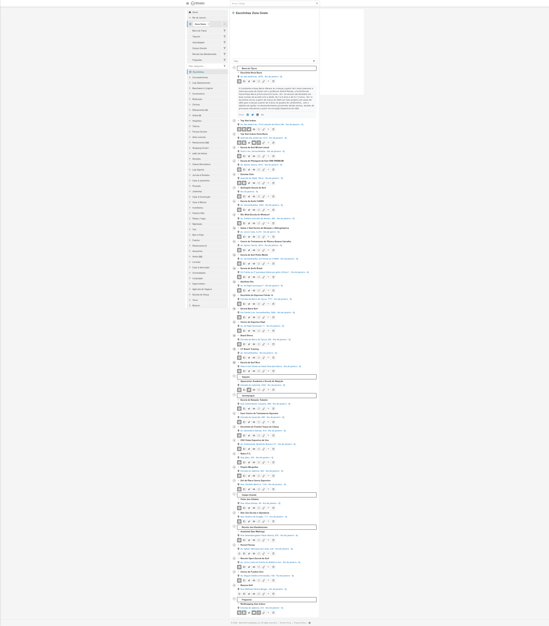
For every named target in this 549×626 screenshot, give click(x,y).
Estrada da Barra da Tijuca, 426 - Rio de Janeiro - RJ (265, 339)
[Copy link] (262, 115)
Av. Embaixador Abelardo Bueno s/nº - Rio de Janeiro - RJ (268, 444)
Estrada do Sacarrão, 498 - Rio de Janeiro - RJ (262, 417)
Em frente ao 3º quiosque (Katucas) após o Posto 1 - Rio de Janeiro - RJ (274, 272)
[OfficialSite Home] (197, 3)
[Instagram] (258, 142)
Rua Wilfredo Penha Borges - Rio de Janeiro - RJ (263, 589)
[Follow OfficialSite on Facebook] (310, 623)
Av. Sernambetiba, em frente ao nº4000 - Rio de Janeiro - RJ (269, 258)
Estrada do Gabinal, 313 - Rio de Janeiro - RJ (261, 607)
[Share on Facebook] (248, 115)
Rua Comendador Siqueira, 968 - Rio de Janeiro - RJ (265, 403)
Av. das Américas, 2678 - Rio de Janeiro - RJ (261, 76)
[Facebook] (244, 129)
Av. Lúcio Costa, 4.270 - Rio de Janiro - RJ (260, 231)
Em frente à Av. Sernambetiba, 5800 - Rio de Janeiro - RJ (267, 312)
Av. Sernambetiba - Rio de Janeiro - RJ (258, 353)
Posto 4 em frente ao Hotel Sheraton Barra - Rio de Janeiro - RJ (270, 366)
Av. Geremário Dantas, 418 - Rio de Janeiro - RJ (263, 430)
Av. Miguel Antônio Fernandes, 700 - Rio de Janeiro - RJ (267, 575)
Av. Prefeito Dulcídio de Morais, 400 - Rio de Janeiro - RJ (267, 218)
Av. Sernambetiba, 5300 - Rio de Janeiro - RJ (261, 205)
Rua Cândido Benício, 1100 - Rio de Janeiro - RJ (263, 484)
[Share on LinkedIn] (257, 115)
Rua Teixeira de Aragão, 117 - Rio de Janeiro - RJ (263, 516)
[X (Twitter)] (249, 129)
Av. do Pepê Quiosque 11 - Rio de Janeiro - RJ (262, 326)
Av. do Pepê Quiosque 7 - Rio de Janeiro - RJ (261, 285)
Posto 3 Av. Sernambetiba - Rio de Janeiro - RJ (262, 151)
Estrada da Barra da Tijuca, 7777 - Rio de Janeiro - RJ (266, 299)
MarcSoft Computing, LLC (249, 623)
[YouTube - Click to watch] (254, 142)
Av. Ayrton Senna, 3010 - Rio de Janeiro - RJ (261, 164)
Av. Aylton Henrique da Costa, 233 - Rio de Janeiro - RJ (266, 548)
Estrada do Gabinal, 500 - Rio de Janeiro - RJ (261, 471)
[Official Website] (239, 81)
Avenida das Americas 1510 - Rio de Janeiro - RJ (263, 137)
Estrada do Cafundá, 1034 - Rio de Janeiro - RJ (262, 385)
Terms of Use (285, 623)
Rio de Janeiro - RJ (249, 191)
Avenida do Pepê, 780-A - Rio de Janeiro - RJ (261, 178)
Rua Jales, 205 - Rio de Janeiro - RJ (256, 457)
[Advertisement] (274, 37)
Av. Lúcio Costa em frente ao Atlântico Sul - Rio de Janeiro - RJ (270, 562)
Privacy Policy (300, 623)
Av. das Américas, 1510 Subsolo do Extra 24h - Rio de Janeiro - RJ (271, 124)
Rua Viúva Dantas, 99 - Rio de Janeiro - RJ (260, 503)
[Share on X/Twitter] (252, 115)
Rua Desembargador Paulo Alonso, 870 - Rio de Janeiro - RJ (269, 535)
